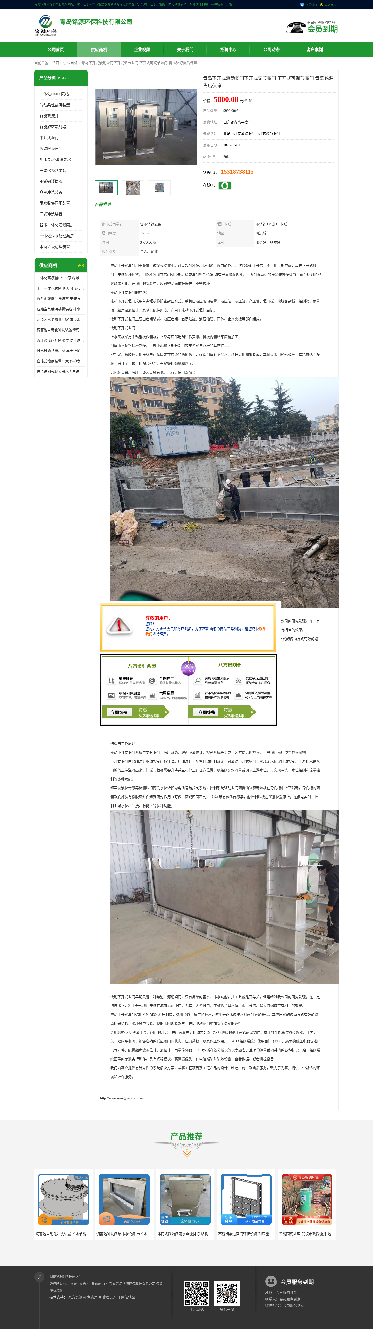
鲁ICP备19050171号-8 (99, 1284)
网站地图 (128, 1297)
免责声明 (94, 1297)
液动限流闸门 (51, 149)
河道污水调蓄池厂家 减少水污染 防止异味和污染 (61, 320)
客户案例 (315, 49)
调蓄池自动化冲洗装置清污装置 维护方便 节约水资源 (61, 330)
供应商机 (99, 49)
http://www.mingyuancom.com (122, 1098)
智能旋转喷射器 (53, 127)
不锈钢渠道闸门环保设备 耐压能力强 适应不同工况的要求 (202, 1234)
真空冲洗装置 (51, 192)
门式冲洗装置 (51, 214)
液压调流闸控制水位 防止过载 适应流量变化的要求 (61, 340)
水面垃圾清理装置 (55, 247)
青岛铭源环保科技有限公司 (135, 1284)
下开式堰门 (49, 138)
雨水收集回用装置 (55, 203)
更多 (81, 266)
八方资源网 (77, 1297)
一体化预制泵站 (53, 171)
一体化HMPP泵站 (54, 94)
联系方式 (56, 64)
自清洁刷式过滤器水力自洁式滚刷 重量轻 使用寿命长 (61, 372)
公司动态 (271, 49)
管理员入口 (111, 1297)
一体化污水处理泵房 (57, 236)
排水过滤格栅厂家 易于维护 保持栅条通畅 (61, 351)
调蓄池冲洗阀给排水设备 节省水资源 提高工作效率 (76, 1234)
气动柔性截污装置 (55, 105)
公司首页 (56, 49)
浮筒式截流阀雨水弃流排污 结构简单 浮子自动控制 (136, 1234)
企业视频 (142, 49)
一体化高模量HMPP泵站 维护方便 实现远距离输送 (61, 278)
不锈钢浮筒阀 (51, 181)
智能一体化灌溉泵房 (57, 225)
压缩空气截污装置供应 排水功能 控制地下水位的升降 (61, 309)
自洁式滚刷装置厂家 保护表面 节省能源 (61, 361)
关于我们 (185, 49)
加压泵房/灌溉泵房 (55, 160)
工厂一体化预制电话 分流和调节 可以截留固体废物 (61, 288)
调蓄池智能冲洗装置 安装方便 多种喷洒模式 (61, 299)
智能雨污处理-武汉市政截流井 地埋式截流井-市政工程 (260, 1234)
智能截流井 (49, 116)
